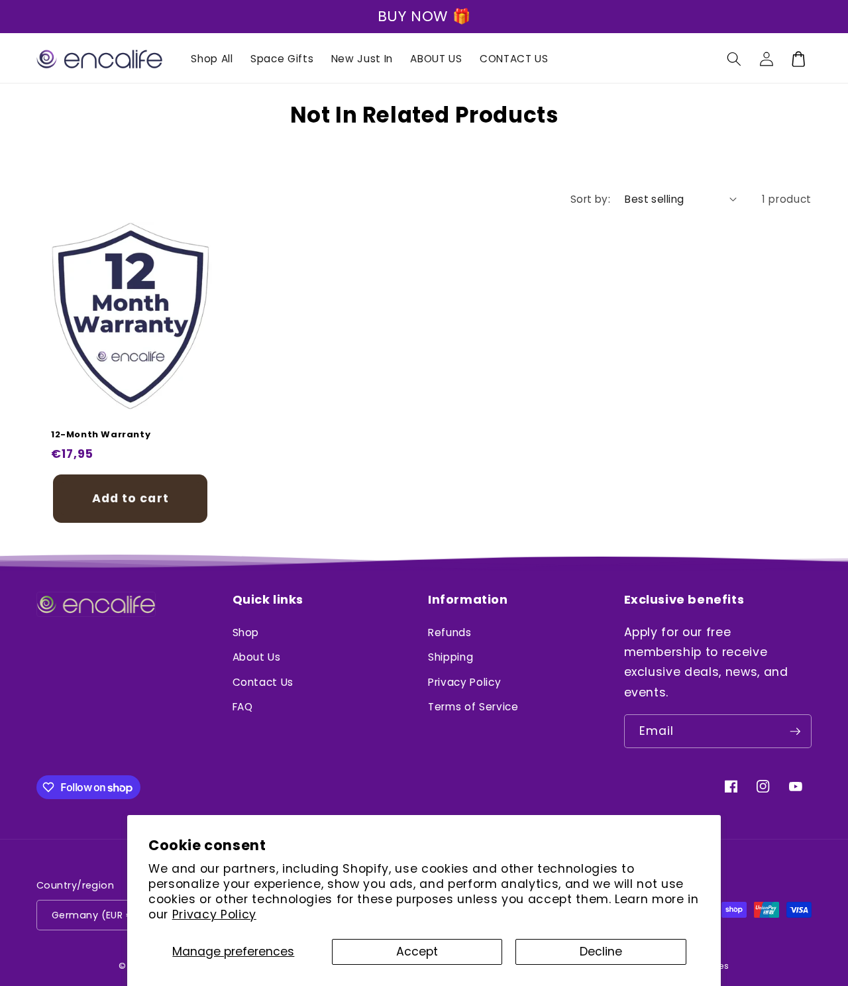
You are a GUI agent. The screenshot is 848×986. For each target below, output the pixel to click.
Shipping (450, 657)
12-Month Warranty (100, 435)
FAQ (243, 707)
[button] (734, 59)
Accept (417, 951)
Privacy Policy (214, 914)
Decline (601, 951)
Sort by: (590, 199)
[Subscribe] (795, 731)
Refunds (450, 632)
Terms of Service (473, 707)
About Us (257, 657)
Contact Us (263, 682)
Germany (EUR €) (95, 915)
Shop (246, 632)
